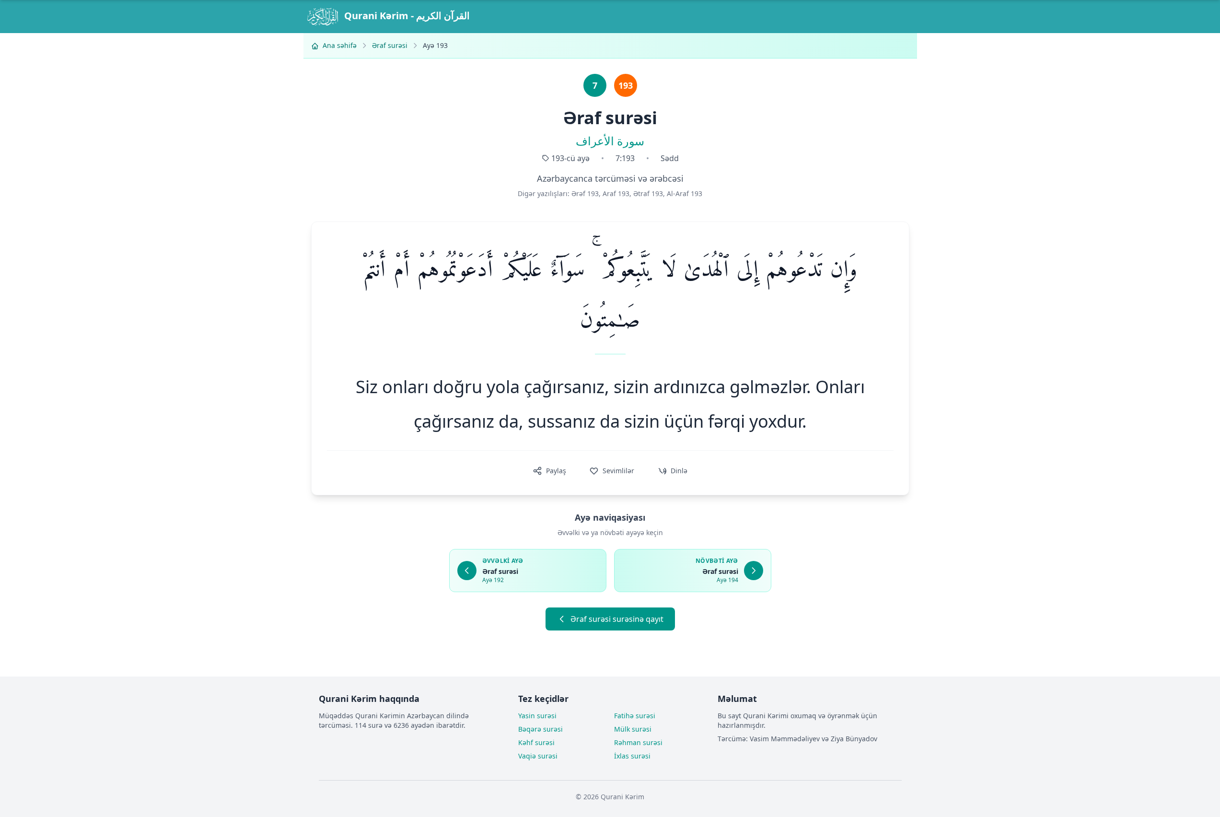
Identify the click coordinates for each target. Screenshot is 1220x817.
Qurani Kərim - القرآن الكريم (406, 15)
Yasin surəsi (537, 715)
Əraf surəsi (389, 45)
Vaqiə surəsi (538, 755)
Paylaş (556, 470)
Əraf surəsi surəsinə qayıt (616, 619)
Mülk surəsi (632, 729)
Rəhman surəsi (638, 742)
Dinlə (679, 470)
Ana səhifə (339, 45)
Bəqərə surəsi (540, 729)
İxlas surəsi (632, 755)
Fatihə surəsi (634, 715)
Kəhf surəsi (536, 742)
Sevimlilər (618, 470)
